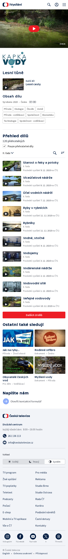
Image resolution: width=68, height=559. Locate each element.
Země (40, 108)
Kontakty (40, 525)
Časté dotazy (42, 519)
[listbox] (34, 462)
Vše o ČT (7, 525)
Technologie (10, 120)
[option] (13, 461)
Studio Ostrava (43, 492)
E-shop (7, 512)
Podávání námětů (45, 512)
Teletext (7, 492)
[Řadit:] (62, 152)
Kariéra (39, 505)
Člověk (30, 108)
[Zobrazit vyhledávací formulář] (49, 4)
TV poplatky (9, 485)
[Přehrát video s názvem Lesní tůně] (34, 28)
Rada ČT (40, 499)
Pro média (41, 472)
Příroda (7, 108)
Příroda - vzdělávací (14, 114)
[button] (34, 28)
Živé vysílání (9, 479)
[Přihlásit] (56, 4)
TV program (9, 472)
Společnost (33, 114)
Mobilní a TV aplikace (14, 519)
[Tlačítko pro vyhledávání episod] (55, 153)
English (6, 553)
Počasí (6, 505)
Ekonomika (47, 114)
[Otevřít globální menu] (64, 4)
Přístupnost (42, 553)
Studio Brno (42, 485)
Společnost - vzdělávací (32, 120)
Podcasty (8, 499)
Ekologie (19, 108)
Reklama (40, 479)
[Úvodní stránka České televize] (16, 416)
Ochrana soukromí (23, 553)
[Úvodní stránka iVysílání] (12, 5)
